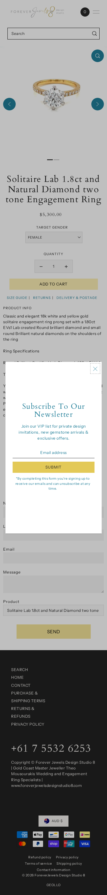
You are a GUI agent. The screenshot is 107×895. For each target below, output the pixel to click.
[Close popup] (95, 368)
